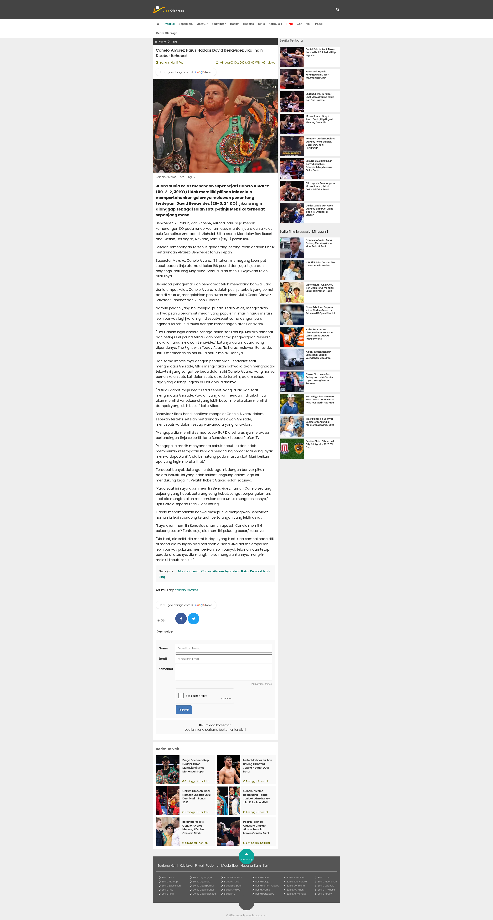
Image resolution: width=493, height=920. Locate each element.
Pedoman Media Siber (222, 865)
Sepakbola (186, 23)
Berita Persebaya (264, 893)
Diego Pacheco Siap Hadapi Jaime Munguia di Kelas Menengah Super (195, 765)
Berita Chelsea (232, 889)
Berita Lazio (324, 877)
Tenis (261, 23)
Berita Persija (262, 881)
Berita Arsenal (231, 881)
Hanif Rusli (177, 62)
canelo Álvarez (186, 589)
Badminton (218, 23)
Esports (248, 23)
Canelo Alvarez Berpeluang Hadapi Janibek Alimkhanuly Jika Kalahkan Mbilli (256, 796)
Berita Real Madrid (297, 881)
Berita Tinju (167, 889)
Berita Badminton (171, 885)
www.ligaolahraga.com (251, 915)
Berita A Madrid (326, 889)
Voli (308, 23)
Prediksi (169, 23)
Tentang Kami (168, 865)
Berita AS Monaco (297, 893)
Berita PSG (230, 893)
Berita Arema (262, 889)
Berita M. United (232, 877)
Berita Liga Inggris (202, 877)
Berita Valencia (326, 885)
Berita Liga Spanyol (203, 885)
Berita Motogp (170, 881)
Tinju (289, 23)
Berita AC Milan (295, 889)
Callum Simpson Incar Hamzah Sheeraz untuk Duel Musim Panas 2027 (196, 796)
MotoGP (202, 23)
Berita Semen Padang (267, 885)
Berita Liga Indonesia (204, 893)
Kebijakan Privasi (192, 865)
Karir (266, 865)
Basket (234, 23)
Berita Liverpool (232, 885)
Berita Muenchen (327, 881)
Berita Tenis (168, 893)
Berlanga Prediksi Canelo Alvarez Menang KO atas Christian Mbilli (193, 827)
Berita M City (325, 893)
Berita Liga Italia (201, 881)
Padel (319, 23)
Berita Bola (168, 877)
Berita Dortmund (296, 885)
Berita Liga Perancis (204, 889)
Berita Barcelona (296, 877)
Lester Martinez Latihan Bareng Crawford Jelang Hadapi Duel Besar (257, 765)
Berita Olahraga (166, 33)
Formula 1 (275, 23)
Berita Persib (262, 877)
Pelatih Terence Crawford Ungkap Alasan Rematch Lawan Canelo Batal (256, 827)
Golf (299, 23)
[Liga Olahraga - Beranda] (168, 9)
